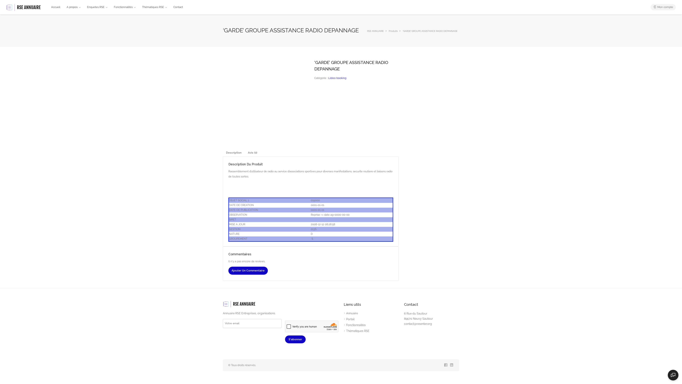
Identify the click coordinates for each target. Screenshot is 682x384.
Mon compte (665, 7)
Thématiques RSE (153, 7)
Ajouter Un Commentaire (248, 270)
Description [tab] (234, 152)
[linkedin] (451, 365)
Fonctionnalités (123, 7)
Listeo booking (337, 78)
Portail (350, 319)
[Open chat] (673, 375)
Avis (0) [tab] (252, 152)
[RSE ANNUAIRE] (24, 7)
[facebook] (445, 365)
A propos (72, 7)
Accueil (55, 7)
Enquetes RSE (95, 7)
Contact (178, 7)
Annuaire (352, 313)
